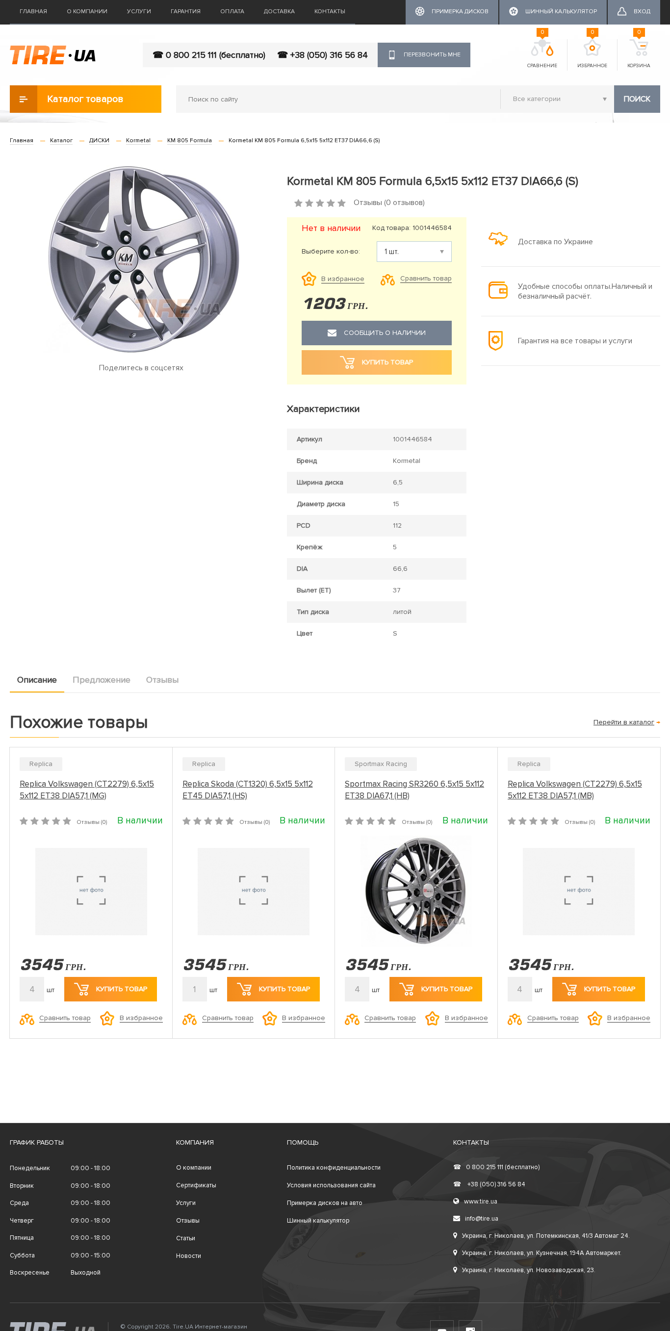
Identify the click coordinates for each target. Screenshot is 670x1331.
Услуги (139, 11)
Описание (37, 679)
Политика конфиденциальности (334, 1168)
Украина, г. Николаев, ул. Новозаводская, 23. (528, 1270)
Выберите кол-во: (331, 251)
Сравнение (542, 54)
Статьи (185, 1238)
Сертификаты (196, 1185)
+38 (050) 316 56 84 (489, 1184)
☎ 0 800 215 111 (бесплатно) (209, 55)
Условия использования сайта (331, 1185)
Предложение (101, 679)
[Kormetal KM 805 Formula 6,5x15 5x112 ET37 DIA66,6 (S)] (141, 259)
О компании (87, 11)
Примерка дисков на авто (324, 1203)
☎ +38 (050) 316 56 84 (322, 55)
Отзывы (162, 679)
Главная (33, 11)
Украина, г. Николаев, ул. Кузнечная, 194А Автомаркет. (541, 1253)
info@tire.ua (481, 1219)
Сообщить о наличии (385, 333)
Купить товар (121, 989)
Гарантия (186, 11)
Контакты (329, 11)
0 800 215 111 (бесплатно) (496, 1167)
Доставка (279, 11)
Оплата (232, 11)
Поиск (637, 99)
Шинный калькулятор (318, 1221)
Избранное (592, 54)
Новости (188, 1256)
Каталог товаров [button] (85, 99)
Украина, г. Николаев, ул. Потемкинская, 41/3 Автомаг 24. (546, 1236)
